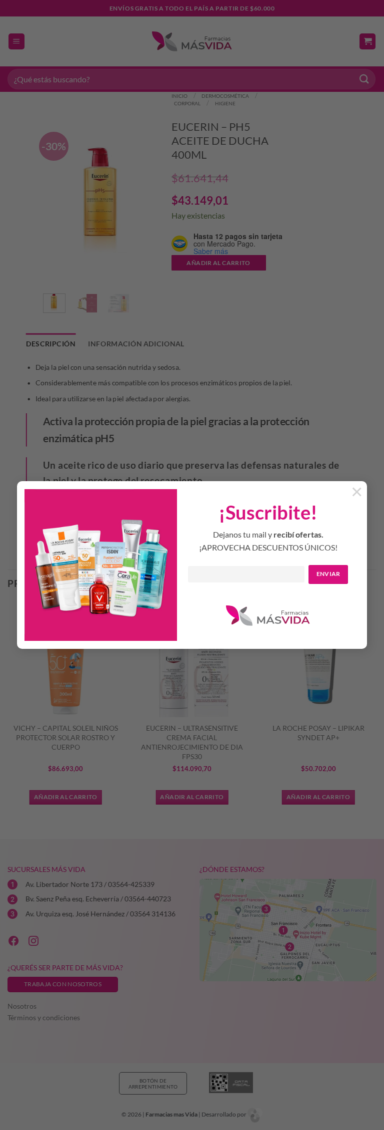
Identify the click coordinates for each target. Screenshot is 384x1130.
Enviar (328, 573)
